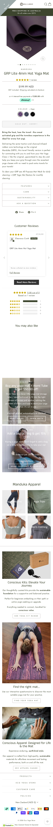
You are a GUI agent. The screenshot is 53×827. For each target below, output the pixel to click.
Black (32, 114)
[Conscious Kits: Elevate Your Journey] (26, 565)
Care (26, 192)
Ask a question (26, 203)
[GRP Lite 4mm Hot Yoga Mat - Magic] (8, 363)
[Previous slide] (4, 258)
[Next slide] (49, 258)
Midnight (26, 114)
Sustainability (26, 198)
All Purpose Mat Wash (32, 171)
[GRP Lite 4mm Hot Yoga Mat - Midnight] (11, 363)
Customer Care (25, 789)
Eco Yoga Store (26, 783)
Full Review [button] (15, 272)
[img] (16, 234)
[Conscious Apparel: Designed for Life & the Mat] (26, 723)
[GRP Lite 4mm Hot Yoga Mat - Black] (14, 363)
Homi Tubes (17, 418)
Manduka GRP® (9, 150)
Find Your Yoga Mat (26, 700)
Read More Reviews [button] (26, 282)
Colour (26, 109)
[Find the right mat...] (26, 652)
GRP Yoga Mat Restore (22, 174)
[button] (22, 79)
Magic (20, 114)
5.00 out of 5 (33, 292)
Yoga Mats (36, 418)
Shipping (23, 90)
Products (26, 776)
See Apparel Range (26, 768)
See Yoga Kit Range (26, 616)
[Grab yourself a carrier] (26, 449)
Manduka (26, 69)
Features (26, 186)
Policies (26, 796)
